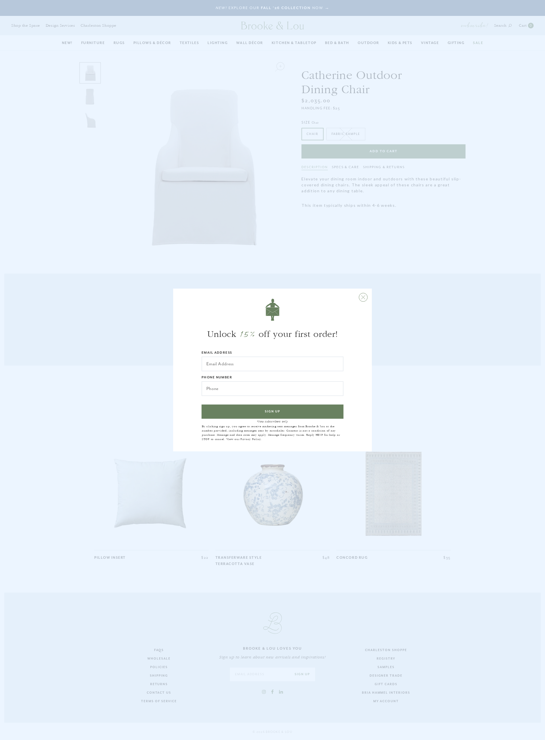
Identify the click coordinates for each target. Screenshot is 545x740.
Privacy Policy (250, 439)
